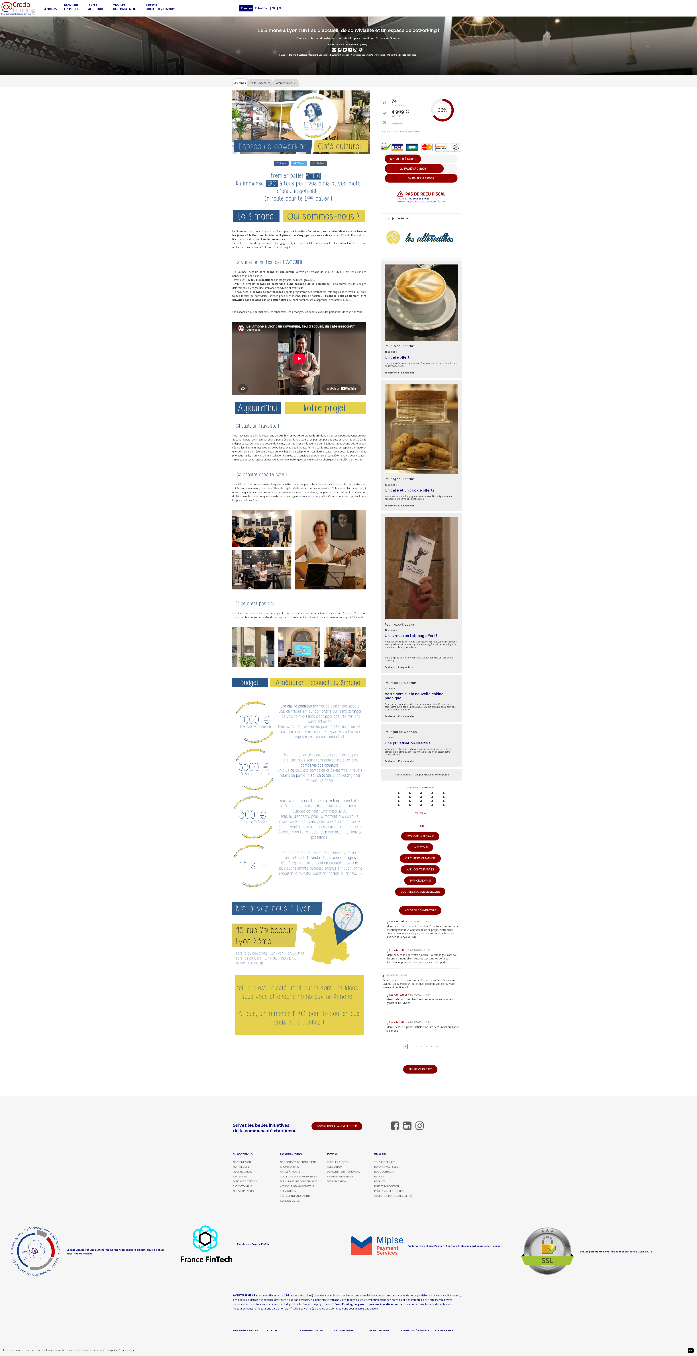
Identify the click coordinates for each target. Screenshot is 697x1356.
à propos (50, 9)
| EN (272, 8)
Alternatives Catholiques (307, 231)
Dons (293, 55)
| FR (279, 8)
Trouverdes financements (125, 7)
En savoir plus (126, 1350)
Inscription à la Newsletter (337, 1126)
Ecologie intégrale (307, 55)
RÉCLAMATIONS (343, 1330)
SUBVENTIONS (288, 1191)
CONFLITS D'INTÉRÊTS (415, 1330)
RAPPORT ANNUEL (243, 1186)
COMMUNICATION (290, 1200)
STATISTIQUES (444, 1330)
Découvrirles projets (72, 7)
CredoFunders (260, 83)
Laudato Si (324, 55)
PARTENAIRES (240, 1176)
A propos (240, 83)
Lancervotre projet (96, 7)
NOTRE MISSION (242, 1162)
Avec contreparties (362, 55)
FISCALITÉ (379, 1181)
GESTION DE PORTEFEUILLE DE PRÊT (393, 1195)
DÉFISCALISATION (336, 1181)
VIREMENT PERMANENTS (340, 1176)
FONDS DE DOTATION (245, 1181)
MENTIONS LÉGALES (245, 1330)
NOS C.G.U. (273, 1330)
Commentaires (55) (286, 83)
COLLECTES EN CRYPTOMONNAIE (298, 1176)
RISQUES (379, 1176)
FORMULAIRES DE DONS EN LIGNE (298, 1181)
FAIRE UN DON (335, 1166)
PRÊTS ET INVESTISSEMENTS (295, 1195)
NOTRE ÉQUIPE (241, 1166)
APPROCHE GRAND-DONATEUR (297, 1186)
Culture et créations (341, 55)
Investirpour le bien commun (160, 7)
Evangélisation (381, 55)
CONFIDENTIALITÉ (311, 1330)
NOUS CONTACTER (243, 1191)
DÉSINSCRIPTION (378, 1330)
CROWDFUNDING (289, 1166)
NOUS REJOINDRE (242, 1171)
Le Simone (239, 231)
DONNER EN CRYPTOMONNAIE (343, 1171)
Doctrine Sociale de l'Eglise (403, 55)
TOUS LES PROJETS (337, 1162)
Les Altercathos (398, 921)
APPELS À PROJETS (290, 1171)
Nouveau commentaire (420, 910)
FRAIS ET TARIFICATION (386, 1186)
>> (438, 1046)
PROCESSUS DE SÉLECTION (389, 1191)
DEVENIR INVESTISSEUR (387, 1166)
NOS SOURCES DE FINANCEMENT (298, 1162)
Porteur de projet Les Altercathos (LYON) (347, 44)
